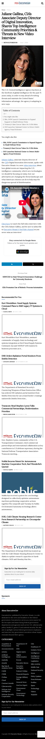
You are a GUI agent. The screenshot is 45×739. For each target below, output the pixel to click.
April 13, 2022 (18, 469)
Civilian (4, 677)
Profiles (33, 682)
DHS (17, 649)
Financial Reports (22, 674)
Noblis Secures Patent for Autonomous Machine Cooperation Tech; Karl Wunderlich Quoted (22, 464)
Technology (35, 688)
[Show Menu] (3, 3)
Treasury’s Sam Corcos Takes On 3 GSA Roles (21, 124)
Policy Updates (36, 676)
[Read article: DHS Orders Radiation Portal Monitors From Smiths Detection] (22, 374)
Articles (4, 652)
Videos (33, 692)
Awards (4, 663)
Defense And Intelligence (6, 690)
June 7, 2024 (24, 43)
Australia (5, 660)
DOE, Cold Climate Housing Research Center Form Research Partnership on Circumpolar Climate (21, 519)
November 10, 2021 (22, 361)
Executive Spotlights (19, 667)
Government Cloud (20, 689)
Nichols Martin (8, 469)
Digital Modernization (21, 656)
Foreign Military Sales (22, 678)
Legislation (35, 661)
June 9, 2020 (19, 525)
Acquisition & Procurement (6, 645)
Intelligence (35, 653)
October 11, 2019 (22, 414)
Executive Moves (22, 663)
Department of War (21, 645)
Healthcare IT (36, 647)
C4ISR (4, 671)
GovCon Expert (21, 685)
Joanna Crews (7, 311)
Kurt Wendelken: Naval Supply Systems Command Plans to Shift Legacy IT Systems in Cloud (22, 306)
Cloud (4, 680)
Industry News (36, 650)
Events (18, 660)
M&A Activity (35, 664)
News (9, 10)
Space (33, 685)
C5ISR (4, 674)
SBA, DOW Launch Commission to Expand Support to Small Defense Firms (19, 120)
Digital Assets (21, 652)
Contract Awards (7, 683)
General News (21, 682)
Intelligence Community (35, 657)
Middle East (35, 667)
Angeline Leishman (9, 361)
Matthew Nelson (8, 525)
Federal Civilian (21, 671)
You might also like (11, 117)
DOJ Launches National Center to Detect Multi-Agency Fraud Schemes (22, 128)
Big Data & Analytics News (7, 667)
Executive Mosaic (16, 734)
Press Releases (36, 679)
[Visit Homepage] (22, 3)
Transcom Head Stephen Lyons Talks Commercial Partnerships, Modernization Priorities (20, 408)
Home (3, 10)
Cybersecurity (6, 686)
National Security (37, 670)
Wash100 (34, 695)
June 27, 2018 (17, 311)
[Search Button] (42, 3)
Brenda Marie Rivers (9, 414)
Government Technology (20, 694)
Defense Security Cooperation (8, 695)
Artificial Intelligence (6, 656)
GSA (32, 644)
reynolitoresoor (10, 43)
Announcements (7, 649)
